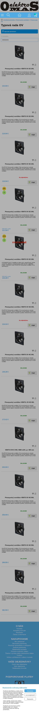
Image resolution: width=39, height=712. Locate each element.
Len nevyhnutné (30, 695)
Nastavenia (30, 699)
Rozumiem (30, 691)
